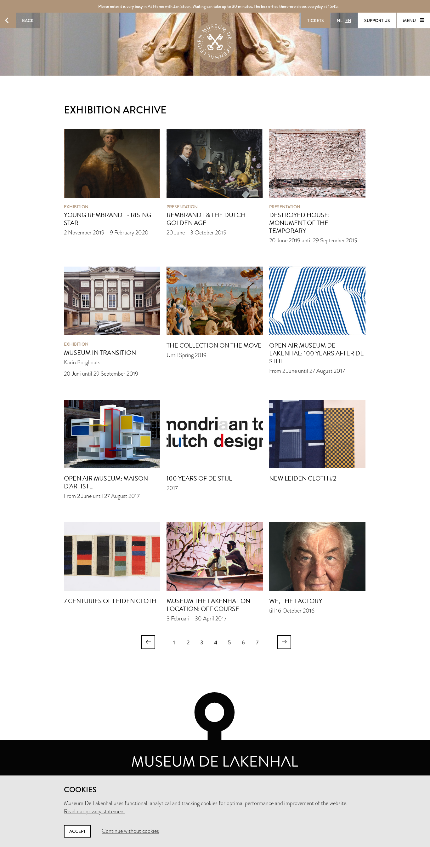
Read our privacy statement (94, 811)
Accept (77, 831)
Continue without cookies (130, 831)
